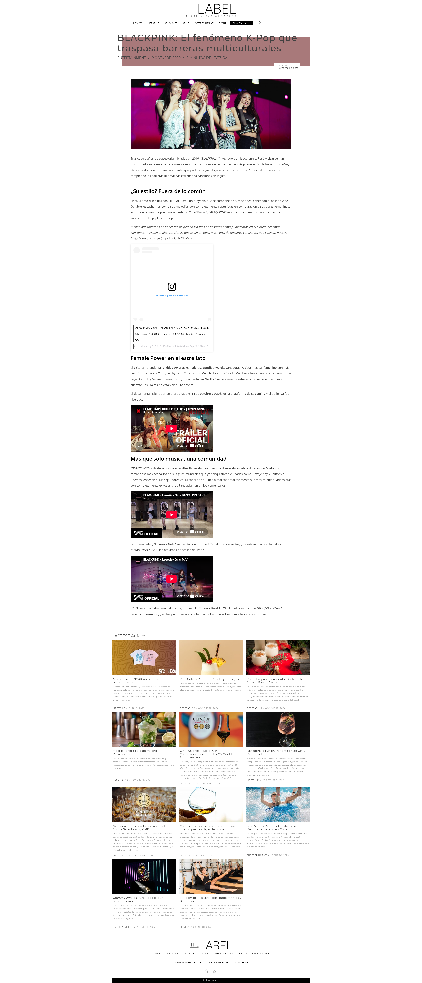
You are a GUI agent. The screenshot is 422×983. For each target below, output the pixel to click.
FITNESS (137, 23)
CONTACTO (241, 962)
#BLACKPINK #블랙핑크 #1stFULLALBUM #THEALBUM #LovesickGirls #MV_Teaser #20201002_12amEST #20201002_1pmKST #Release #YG (172, 334)
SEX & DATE (170, 23)
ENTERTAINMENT (204, 23)
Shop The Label (241, 23)
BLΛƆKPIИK (158, 346)
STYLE (185, 23)
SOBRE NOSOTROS (184, 962)
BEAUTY (223, 23)
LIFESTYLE (153, 23)
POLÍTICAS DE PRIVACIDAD (215, 962)
